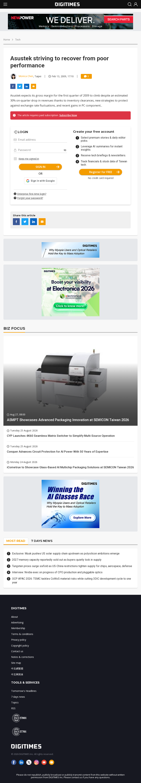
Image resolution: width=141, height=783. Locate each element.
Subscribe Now (68, 115)
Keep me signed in (29, 158)
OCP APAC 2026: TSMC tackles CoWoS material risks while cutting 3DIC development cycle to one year (71, 580)
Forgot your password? (30, 198)
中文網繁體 (17, 668)
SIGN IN (40, 167)
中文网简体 (17, 674)
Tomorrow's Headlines (23, 691)
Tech (17, 39)
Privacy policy (18, 639)
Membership (18, 628)
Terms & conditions (22, 634)
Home (6, 39)
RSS (13, 708)
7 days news (18, 696)
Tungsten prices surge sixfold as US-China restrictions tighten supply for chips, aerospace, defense (72, 566)
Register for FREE (100, 172)
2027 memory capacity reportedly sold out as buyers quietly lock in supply (56, 559)
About (14, 616)
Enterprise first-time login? (31, 193)
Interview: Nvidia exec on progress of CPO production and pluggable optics (57, 572)
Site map (16, 662)
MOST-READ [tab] (15, 541)
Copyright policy (20, 645)
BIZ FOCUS (14, 328)
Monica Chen (26, 76)
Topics (15, 702)
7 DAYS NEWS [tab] (41, 541)
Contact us (17, 651)
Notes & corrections (22, 657)
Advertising (17, 622)
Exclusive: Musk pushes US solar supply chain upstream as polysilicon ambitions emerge (66, 553)
